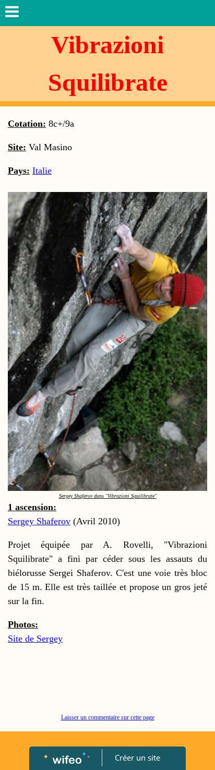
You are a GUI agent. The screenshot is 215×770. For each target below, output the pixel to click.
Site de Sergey (35, 638)
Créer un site (137, 757)
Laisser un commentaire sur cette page (107, 717)
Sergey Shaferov (39, 521)
